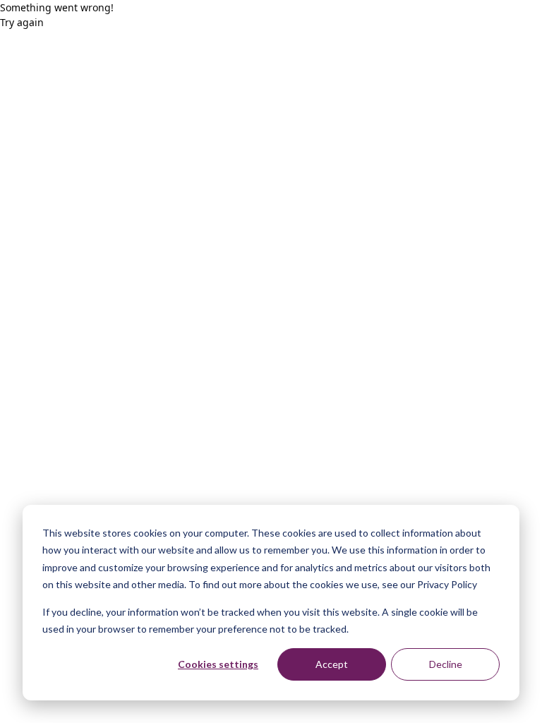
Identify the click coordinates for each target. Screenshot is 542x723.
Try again (22, 22)
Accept (331, 664)
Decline (445, 664)
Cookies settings (218, 664)
